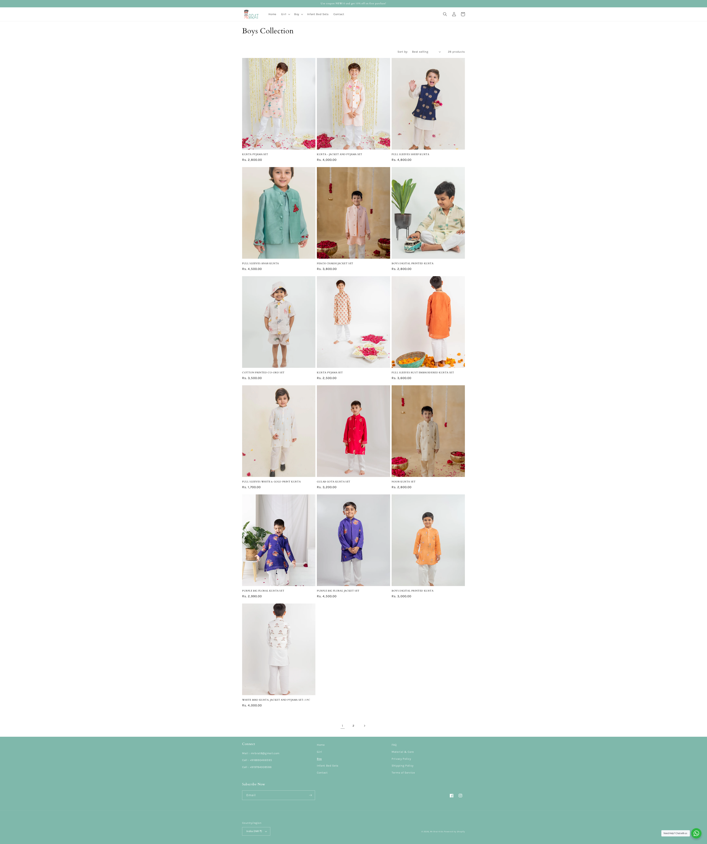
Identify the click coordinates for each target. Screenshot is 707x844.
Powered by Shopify (454, 831)
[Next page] (364, 725)
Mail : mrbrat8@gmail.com (260, 753)
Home (321, 744)
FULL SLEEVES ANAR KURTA (260, 263)
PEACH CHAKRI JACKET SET (335, 263)
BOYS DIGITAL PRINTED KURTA (413, 263)
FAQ (394, 744)
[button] (285, 14)
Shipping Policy (403, 765)
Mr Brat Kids (436, 831)
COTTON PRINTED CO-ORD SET (263, 372)
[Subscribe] (310, 795)
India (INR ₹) (254, 831)
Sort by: (403, 51)
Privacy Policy (401, 758)
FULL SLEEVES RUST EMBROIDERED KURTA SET (423, 372)
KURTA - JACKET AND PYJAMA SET (339, 154)
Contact (322, 772)
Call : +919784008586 (257, 767)
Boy (319, 758)
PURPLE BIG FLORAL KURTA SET (263, 590)
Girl (319, 751)
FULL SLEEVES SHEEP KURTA (410, 154)
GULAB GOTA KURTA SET (333, 481)
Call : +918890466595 (257, 760)
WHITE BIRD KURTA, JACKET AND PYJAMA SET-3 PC (276, 700)
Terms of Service (403, 772)
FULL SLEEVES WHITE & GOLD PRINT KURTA (271, 481)
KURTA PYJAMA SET (255, 154)
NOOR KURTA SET (404, 481)
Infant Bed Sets (327, 765)
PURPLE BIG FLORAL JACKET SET (338, 590)
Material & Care (403, 751)
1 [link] (342, 726)
